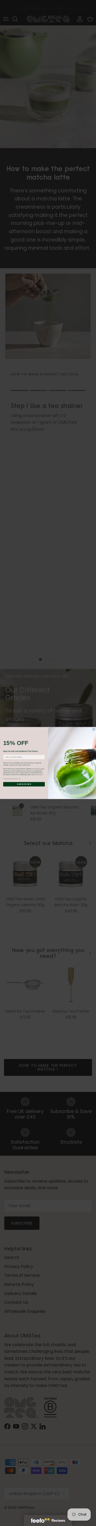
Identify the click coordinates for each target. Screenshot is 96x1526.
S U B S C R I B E (24, 784)
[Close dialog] (94, 729)
